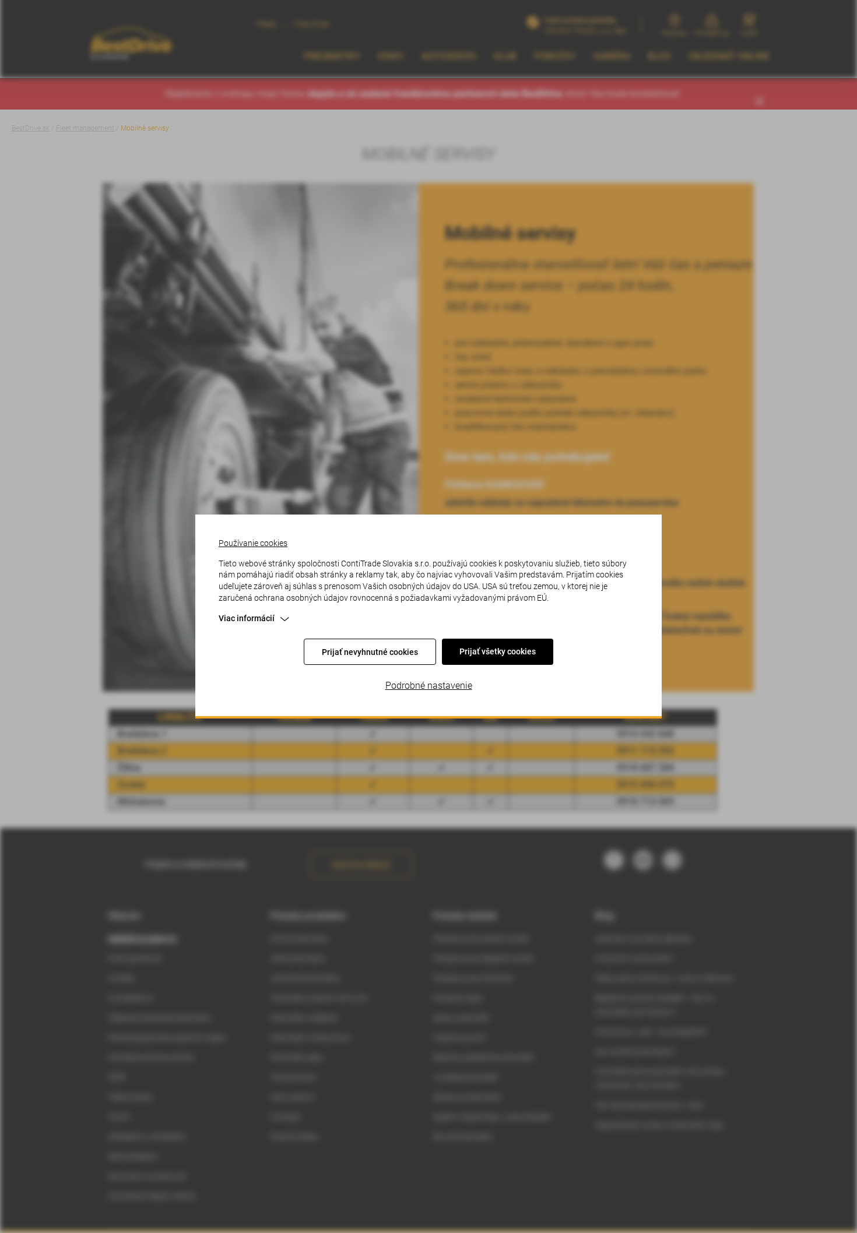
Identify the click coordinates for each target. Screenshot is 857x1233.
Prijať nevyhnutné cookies (370, 652)
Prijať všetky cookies (497, 651)
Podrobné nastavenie (428, 685)
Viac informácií (247, 618)
